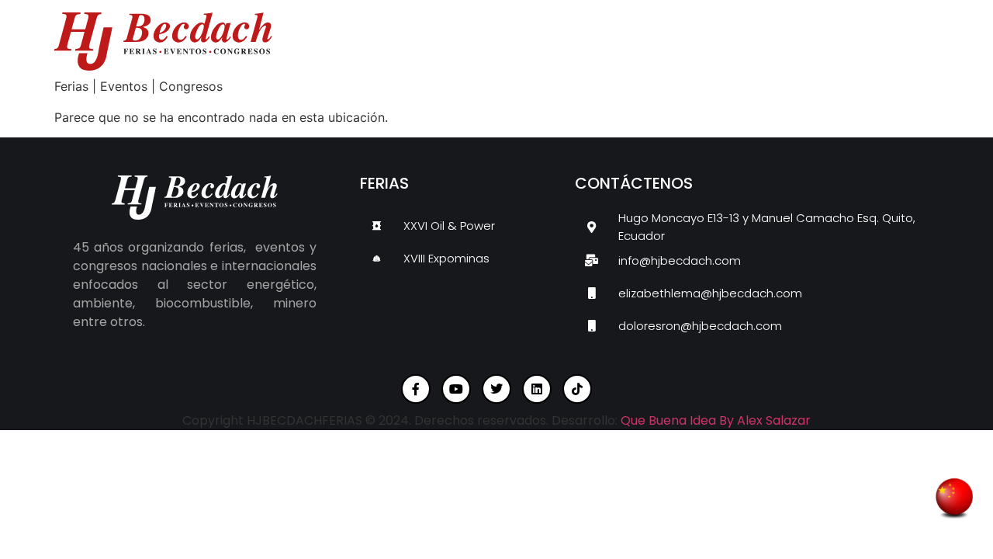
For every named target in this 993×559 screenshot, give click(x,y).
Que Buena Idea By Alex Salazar (716, 420)
